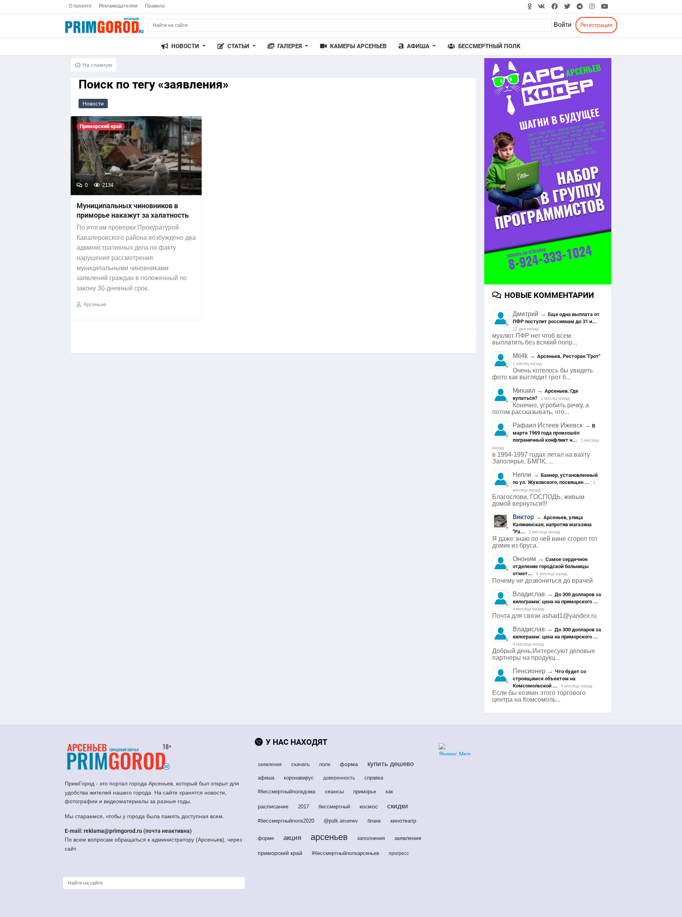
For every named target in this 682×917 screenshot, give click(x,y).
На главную (96, 65)
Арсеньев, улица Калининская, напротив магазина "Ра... (552, 524)
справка (373, 778)
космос (369, 806)
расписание (273, 806)
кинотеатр (403, 820)
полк (324, 764)
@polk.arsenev (341, 821)
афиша (266, 778)
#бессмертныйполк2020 (286, 821)
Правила (155, 6)
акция (292, 838)
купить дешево (390, 764)
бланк (374, 821)
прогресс (399, 853)
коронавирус (299, 778)
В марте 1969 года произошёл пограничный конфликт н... (554, 433)
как (389, 792)
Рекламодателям (118, 6)
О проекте (80, 6)
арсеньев (329, 837)
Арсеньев (94, 304)
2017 (303, 807)
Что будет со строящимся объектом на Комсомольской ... (549, 678)
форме (266, 838)
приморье (364, 792)
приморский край (280, 853)
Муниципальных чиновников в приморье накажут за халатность (133, 210)
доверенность (339, 778)
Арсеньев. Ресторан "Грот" (568, 356)
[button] (184, 46)
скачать (300, 764)
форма (349, 764)
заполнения (371, 838)
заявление (408, 838)
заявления (270, 764)
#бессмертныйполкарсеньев (345, 853)
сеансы (334, 791)
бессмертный (334, 807)
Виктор (523, 517)
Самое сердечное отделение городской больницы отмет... (551, 566)
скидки (397, 806)
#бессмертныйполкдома (286, 792)
